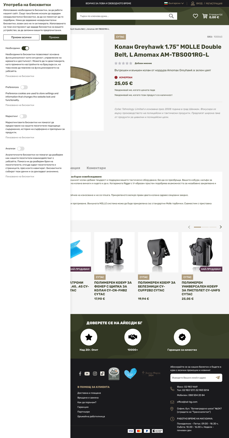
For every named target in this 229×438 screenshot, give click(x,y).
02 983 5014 (202, 390)
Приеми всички (21, 37)
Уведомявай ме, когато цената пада (134, 90)
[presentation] (220, 227)
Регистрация (214, 3)
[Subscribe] (219, 378)
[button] (174, 3)
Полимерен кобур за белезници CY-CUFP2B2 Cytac (157, 286)
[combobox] (127, 16)
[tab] (96, 168)
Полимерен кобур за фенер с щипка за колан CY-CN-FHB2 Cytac (113, 288)
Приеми (54, 37)
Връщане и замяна (88, 397)
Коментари (96, 168)
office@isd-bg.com (187, 401)
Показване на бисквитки (20, 76)
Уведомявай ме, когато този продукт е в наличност (143, 95)
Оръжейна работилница (91, 416)
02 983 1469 (190, 386)
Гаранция (83, 407)
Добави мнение (143, 63)
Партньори (83, 411)
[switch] (25, 48)
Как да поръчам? (86, 402)
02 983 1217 (188, 390)
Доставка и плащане (89, 393)
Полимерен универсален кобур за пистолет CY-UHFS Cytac (201, 288)
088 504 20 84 (196, 395)
